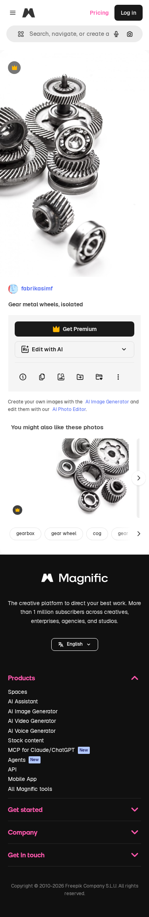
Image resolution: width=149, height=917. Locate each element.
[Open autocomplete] (18, 34)
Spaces (17, 691)
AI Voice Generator (32, 730)
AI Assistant (23, 701)
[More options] (118, 377)
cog (97, 533)
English (75, 644)
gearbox (25, 533)
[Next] (139, 478)
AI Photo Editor (69, 409)
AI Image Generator (107, 402)
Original (51, 68)
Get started (25, 809)
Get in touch (26, 855)
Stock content (26, 740)
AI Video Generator (32, 720)
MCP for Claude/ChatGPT (48, 749)
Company (22, 832)
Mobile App (22, 779)
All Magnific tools (30, 788)
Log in (128, 12)
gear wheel (63, 533)
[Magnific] (74, 580)
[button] (74, 644)
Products (21, 678)
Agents (23, 759)
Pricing (99, 12)
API (12, 769)
